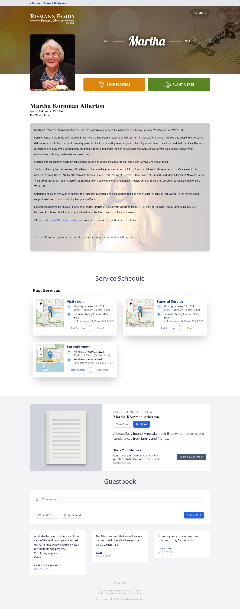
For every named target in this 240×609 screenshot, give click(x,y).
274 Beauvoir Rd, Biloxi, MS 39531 (93, 321)
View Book (122, 424)
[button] (50, 309)
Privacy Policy (110, 593)
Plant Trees (102, 328)
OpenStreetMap (124, 599)
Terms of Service (129, 593)
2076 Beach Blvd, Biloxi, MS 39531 (94, 363)
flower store (129, 237)
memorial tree (77, 237)
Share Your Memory (191, 457)
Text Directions (78, 328)
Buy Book (141, 424)
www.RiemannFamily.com (66, 220)
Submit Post (194, 515)
